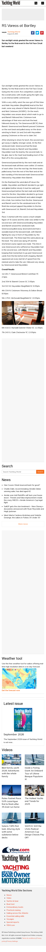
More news (23, 524)
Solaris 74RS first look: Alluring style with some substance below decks (11, 832)
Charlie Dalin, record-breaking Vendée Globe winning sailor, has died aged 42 (22, 490)
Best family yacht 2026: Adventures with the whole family (10, 772)
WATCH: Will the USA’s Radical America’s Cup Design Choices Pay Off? (34, 832)
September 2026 (14, 734)
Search (40, 472)
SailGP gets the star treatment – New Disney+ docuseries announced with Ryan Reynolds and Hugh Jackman (24, 508)
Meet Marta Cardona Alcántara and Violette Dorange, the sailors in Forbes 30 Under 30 (22, 516)
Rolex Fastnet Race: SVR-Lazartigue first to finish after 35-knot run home (11, 802)
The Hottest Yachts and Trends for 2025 (34, 801)
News (6, 480)
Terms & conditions (29, 938)
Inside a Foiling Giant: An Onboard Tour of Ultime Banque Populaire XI (34, 773)
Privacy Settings (12, 941)
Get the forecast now (11, 690)
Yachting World (13, 32)
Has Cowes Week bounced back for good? (22, 485)
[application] (23, 313)
